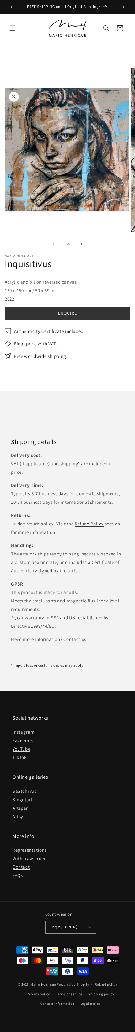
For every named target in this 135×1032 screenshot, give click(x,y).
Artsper (20, 808)
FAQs (18, 875)
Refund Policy (89, 524)
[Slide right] (81, 244)
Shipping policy (101, 994)
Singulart (22, 799)
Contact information (57, 1003)
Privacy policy (38, 994)
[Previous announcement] (12, 7)
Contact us (74, 639)
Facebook (23, 740)
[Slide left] (54, 244)
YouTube (21, 749)
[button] (12, 28)
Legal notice (90, 1003)
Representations (30, 850)
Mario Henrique (43, 984)
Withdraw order (29, 858)
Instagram (23, 732)
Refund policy (106, 984)
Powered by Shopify (73, 984)
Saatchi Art (24, 791)
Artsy (18, 816)
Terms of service (69, 994)
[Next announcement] (123, 7)
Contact (21, 867)
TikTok (20, 757)
